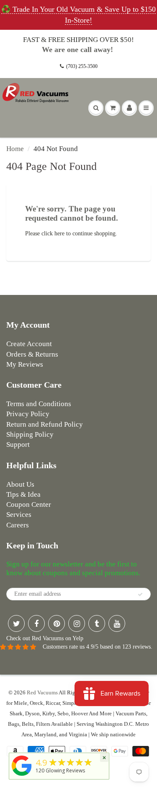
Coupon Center (28, 504)
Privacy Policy (27, 414)
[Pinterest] (56, 623)
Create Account (29, 344)
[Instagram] (76, 623)
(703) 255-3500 (82, 66)
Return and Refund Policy (44, 424)
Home (15, 149)
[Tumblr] (96, 623)
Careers (17, 525)
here (59, 233)
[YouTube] (116, 623)
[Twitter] (16, 623)
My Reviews (24, 364)
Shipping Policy (30, 434)
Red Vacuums (42, 692)
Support (18, 444)
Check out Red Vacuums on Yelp (44, 638)
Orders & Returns (32, 354)
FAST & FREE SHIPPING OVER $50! (78, 40)
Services (18, 515)
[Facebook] (36, 623)
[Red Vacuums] (22, 776)
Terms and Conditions (38, 404)
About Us (20, 484)
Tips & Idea (23, 494)
